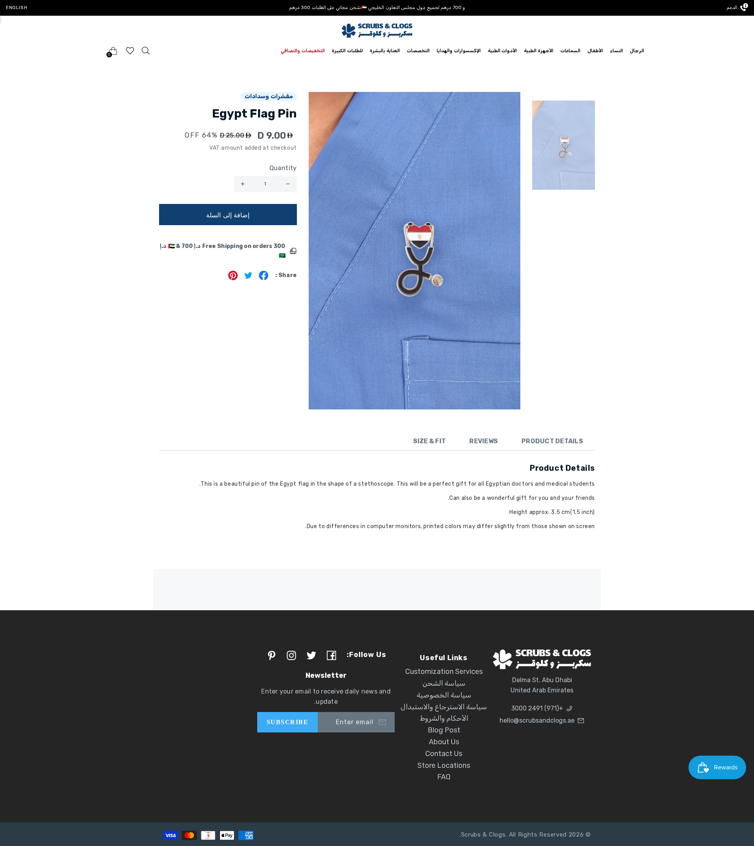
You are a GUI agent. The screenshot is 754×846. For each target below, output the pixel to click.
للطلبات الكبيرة (347, 50)
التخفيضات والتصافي (303, 50)
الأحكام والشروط (444, 718)
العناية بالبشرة (385, 50)
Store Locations (443, 765)
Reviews (483, 441)
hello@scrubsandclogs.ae (537, 720)
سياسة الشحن (444, 683)
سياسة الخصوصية (444, 695)
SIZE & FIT (429, 441)
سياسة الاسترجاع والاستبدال (444, 707)
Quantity (283, 168)
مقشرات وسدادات (269, 96)
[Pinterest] (233, 278)
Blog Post (444, 730)
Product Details (552, 441)
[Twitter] (248, 278)
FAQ (443, 777)
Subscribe (287, 722)
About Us (444, 742)
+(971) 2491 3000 (537, 708)
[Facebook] (264, 278)
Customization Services (444, 671)
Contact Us (443, 753)
